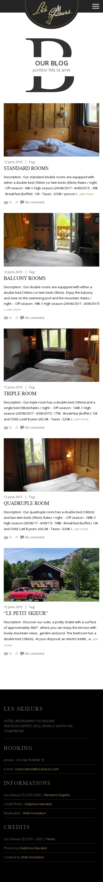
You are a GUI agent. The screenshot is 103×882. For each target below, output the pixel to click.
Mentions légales (57, 795)
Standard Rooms (26, 168)
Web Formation (34, 813)
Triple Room (20, 393)
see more (86, 194)
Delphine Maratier (38, 804)
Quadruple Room (26, 503)
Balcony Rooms (25, 278)
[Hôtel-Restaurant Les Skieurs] (52, 14)
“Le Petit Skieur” (26, 613)
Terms (50, 839)
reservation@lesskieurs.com (37, 769)
